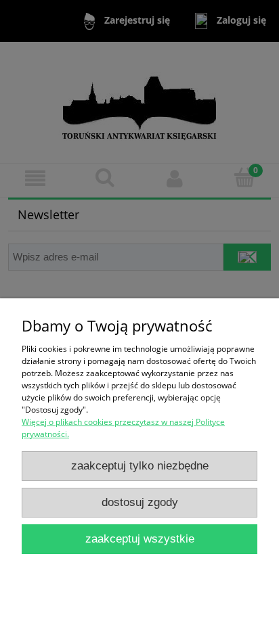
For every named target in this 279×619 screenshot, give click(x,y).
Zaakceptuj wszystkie (139, 538)
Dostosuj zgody (140, 502)
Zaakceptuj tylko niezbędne (140, 465)
